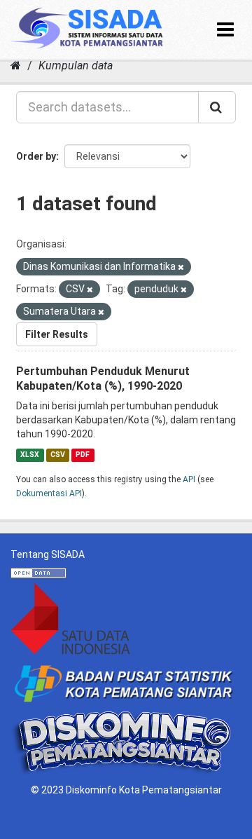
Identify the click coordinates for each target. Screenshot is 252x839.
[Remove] (181, 267)
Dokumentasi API (49, 493)
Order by (36, 156)
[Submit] (217, 107)
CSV (57, 454)
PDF (83, 454)
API (189, 479)
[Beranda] (15, 65)
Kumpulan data (75, 65)
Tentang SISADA (47, 554)
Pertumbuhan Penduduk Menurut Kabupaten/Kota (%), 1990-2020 (103, 378)
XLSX (29, 454)
